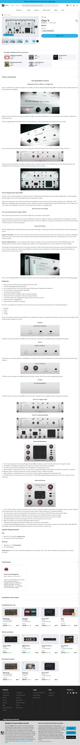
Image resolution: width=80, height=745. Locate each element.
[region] (40, 733)
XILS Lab (43, 17)
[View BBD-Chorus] (30, 639)
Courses (18, 697)
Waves (25, 675)
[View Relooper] (30, 612)
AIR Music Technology (67, 648)
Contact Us (51, 692)
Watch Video (9, 35)
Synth (62, 620)
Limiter (43, 620)
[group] (11, 617)
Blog (4, 705)
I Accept (71, 728)
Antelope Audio (27, 648)
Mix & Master (25, 674)
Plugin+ (18, 705)
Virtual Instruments (7, 620)
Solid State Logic (47, 621)
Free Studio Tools (20, 695)
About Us (51, 695)
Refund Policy (36, 697)
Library (18, 5)
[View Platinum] (30, 666)
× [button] (78, 1)
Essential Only (71, 732)
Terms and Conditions (39, 692)
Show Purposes (71, 737)
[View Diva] (69, 612)
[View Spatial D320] (11, 639)
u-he (63, 621)
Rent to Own (19, 707)
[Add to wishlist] (76, 20)
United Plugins (27, 621)
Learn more (51, 1)
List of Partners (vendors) (44, 741)
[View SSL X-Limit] (50, 612)
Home (12, 5)
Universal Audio (8, 621)
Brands (5, 710)
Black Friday (19, 700)
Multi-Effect (25, 620)
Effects (4, 697)
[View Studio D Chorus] (50, 639)
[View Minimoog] (11, 612)
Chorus (5, 15)
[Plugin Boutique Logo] (5, 5)
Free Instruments (7, 707)
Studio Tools (6, 695)
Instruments (6, 692)
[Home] (2, 15)
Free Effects (19, 692)
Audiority (6, 648)
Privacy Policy (36, 695)
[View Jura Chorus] (69, 639)
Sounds (5, 700)
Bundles (5, 702)
